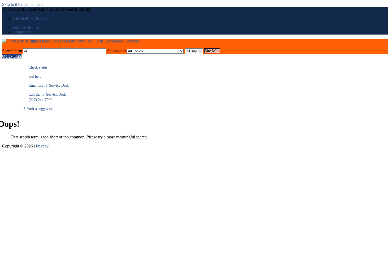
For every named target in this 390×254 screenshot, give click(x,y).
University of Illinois (30, 18)
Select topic (117, 51)
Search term (12, 51)
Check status (35, 67)
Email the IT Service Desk (46, 85)
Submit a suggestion (38, 109)
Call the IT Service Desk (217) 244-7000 (44, 97)
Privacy (42, 146)
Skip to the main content (22, 4)
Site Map (212, 51)
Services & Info (26, 27)
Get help (32, 76)
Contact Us (22, 32)
